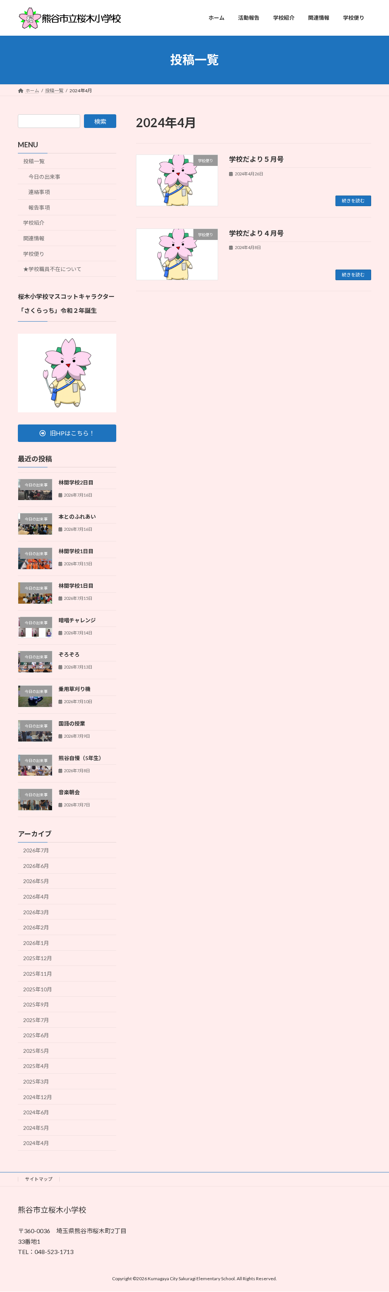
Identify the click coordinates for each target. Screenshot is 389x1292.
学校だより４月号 (256, 233)
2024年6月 (36, 1112)
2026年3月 (36, 912)
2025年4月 (36, 1066)
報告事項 (39, 207)
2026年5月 (36, 881)
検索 (100, 121)
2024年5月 (36, 1127)
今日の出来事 (44, 176)
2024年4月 (36, 1143)
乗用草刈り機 (74, 689)
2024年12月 (37, 1096)
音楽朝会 (69, 792)
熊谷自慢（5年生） (81, 757)
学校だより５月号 (256, 159)
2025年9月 (36, 1004)
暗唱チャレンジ (77, 620)
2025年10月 (37, 989)
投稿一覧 (33, 161)
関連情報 (33, 238)
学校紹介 (33, 222)
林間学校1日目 (76, 551)
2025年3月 (36, 1081)
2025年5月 (36, 1050)
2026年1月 (36, 942)
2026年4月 (36, 896)
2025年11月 (37, 973)
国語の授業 (72, 723)
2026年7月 (36, 850)
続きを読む (353, 201)
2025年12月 (37, 958)
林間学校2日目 (76, 482)
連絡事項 (39, 192)
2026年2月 (36, 927)
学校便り (33, 253)
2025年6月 (36, 1035)
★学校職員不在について (52, 269)
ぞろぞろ (69, 654)
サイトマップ (38, 1179)
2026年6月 (36, 865)
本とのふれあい (77, 516)
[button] (67, 433)
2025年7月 (36, 1019)
